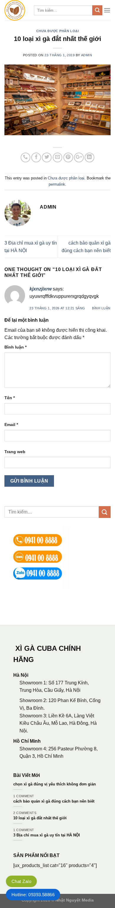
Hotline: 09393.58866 (33, 894)
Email (11, 424)
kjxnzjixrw (40, 288)
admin (86, 55)
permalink (57, 184)
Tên (9, 397)
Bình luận (101, 308)
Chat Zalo (21, 881)
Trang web (14, 451)
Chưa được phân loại (57, 31)
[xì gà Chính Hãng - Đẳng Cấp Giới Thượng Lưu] (14, 10)
